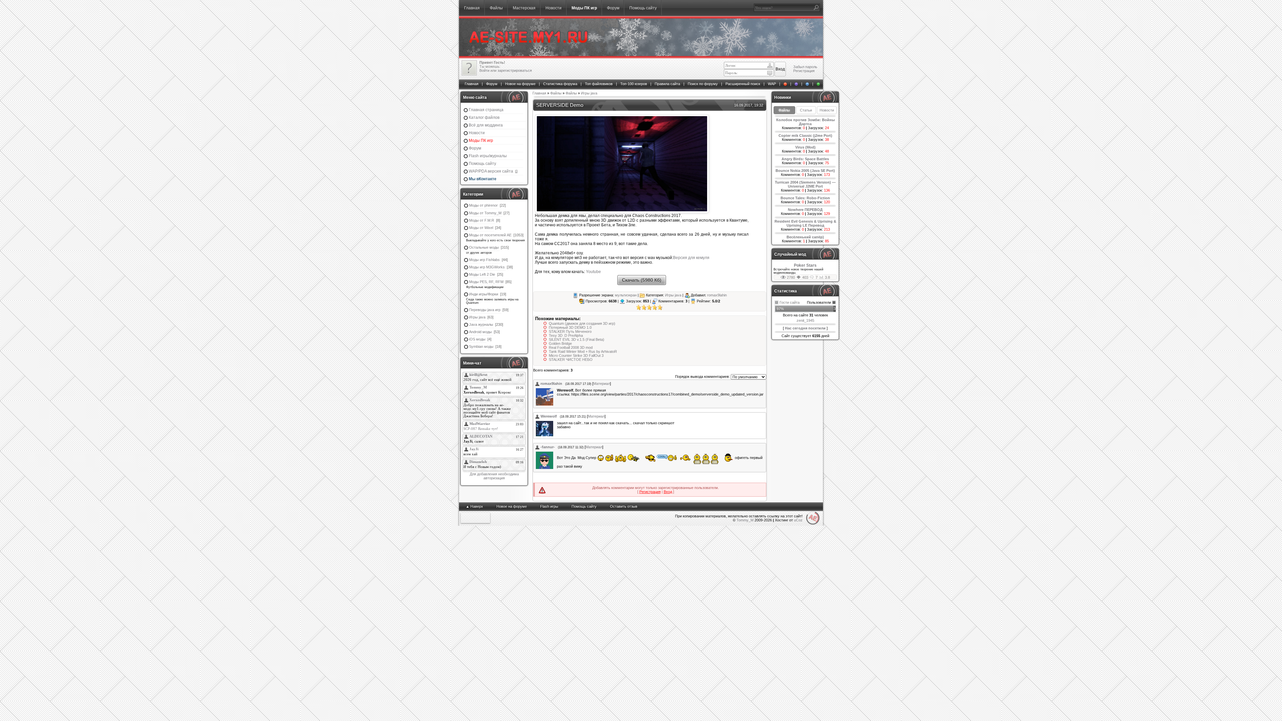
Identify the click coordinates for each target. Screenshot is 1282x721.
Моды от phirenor (483, 205)
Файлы (496, 8)
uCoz (798, 520)
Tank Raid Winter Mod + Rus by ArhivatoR (583, 351)
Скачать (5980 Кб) (641, 280)
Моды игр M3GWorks (487, 267)
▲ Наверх (474, 506)
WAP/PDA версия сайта (491, 171)
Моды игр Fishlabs (484, 260)
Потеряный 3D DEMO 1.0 (570, 327)
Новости (554, 8)
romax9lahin (717, 295)
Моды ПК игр (584, 8)
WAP (772, 84)
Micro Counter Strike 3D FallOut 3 (576, 355)
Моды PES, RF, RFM (486, 282)
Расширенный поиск (742, 84)
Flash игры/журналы (488, 156)
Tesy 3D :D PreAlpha (566, 335)
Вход (668, 492)
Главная (472, 8)
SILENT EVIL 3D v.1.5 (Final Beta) (576, 339)
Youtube (593, 271)
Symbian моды (481, 346)
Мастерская (524, 8)
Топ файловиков (599, 84)
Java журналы (481, 324)
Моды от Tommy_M (485, 213)
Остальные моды (484, 247)
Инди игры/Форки (483, 294)
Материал (601, 384)
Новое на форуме (520, 84)
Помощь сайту (643, 8)
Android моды (480, 332)
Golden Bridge (560, 343)
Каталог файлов (484, 117)
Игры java (477, 317)
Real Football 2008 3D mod (571, 347)
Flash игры (549, 506)
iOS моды (477, 339)
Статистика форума (560, 84)
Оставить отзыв (623, 506)
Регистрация (804, 71)
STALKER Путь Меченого (570, 331)
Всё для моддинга (486, 125)
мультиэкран (626, 295)
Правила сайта (667, 84)
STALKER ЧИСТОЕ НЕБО (571, 359)
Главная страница (486, 109)
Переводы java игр (484, 310)
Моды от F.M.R (481, 220)
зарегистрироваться (514, 70)
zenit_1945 (805, 320)
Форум (613, 8)
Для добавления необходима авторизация (494, 476)
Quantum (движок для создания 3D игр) (582, 323)
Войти (484, 70)
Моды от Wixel (481, 228)
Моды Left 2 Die (482, 274)
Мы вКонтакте (482, 179)
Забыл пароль (805, 67)
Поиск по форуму (703, 84)
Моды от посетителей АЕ (490, 235)
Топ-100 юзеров (633, 84)
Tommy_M (745, 520)
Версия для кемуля (691, 257)
